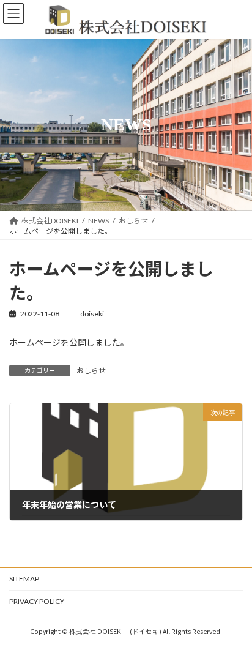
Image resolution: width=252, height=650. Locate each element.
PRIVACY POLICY (36, 601)
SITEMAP (24, 578)
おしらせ (91, 370)
